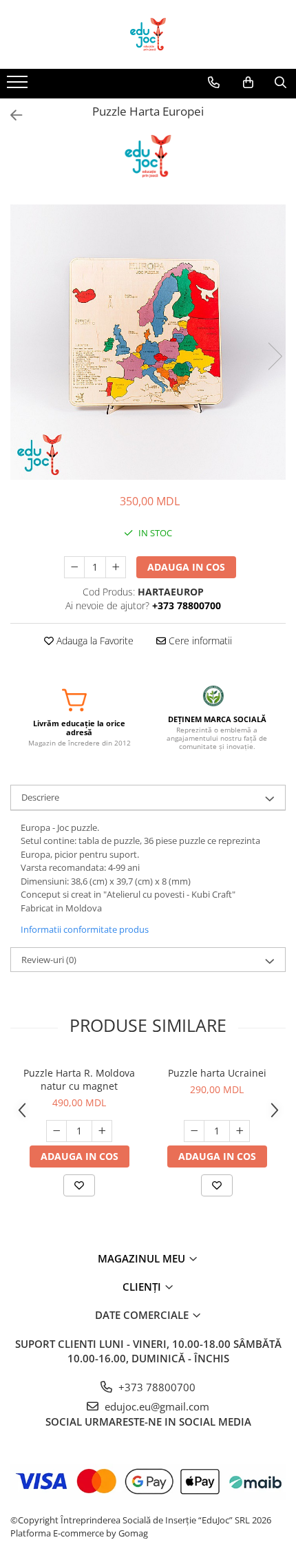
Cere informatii (199, 640)
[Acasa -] (148, 34)
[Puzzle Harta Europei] (148, 342)
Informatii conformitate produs (85, 929)
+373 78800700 (155, 1387)
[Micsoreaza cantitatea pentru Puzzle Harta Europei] (74, 567)
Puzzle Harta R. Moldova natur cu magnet (79, 1079)
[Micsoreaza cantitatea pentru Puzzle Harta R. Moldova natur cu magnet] (56, 1131)
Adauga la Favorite (94, 640)
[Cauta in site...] (280, 82)
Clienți (143, 1286)
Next (275, 356)
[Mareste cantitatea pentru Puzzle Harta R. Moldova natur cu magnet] (102, 1131)
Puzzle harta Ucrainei (217, 1072)
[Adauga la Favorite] (79, 1185)
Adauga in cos (186, 566)
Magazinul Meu (143, 1258)
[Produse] (19, 86)
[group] (148, 342)
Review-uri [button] (48, 959)
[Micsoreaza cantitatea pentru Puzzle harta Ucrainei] (194, 1131)
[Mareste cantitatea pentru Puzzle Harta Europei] (115, 567)
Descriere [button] (40, 797)
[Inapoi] (10, 115)
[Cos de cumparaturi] (248, 82)
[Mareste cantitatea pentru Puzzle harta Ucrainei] (239, 1131)
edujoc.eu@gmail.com (155, 1406)
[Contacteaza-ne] (213, 82)
